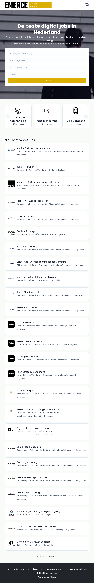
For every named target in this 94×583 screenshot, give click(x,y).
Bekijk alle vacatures (46, 556)
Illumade (20, 204)
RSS (9, 569)
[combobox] (47, 60)
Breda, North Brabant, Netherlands (66, 394)
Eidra (19, 326)
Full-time (40, 185)
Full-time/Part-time (40, 151)
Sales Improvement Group (28, 394)
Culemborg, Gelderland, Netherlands (67, 151)
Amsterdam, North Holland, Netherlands (55, 249)
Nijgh (19, 514)
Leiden (51, 234)
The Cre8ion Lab (24, 431)
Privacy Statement (54, 569)
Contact (25, 569)
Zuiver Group (22, 450)
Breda (51, 170)
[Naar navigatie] (87, 5)
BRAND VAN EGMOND (25, 185)
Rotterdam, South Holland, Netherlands (56, 450)
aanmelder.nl (22, 530)
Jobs (16, 569)
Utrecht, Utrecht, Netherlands (29, 416)
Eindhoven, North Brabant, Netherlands (55, 295)
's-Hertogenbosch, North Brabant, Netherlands (36, 435)
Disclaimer (37, 569)
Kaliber (19, 545)
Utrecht (38, 545)
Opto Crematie (23, 151)
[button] (86, 116)
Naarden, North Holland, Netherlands (62, 185)
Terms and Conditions (76, 569)
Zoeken (47, 80)
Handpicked (22, 170)
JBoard (53, 577)
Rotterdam (38, 514)
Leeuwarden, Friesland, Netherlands (52, 204)
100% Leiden (22, 234)
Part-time (31, 204)
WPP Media (21, 249)
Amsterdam (44, 280)
